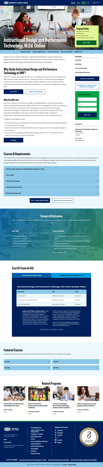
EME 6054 (7, 361)
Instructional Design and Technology (58, 460)
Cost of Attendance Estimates (69, 322)
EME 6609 (55, 361)
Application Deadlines (13, 193)
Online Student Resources (82, 72)
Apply (83, 3)
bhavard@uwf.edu (80, 140)
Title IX (33, 439)
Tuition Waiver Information (72, 312)
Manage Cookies (35, 453)
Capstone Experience (13, 181)
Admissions (78, 64)
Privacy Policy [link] (57, 464)
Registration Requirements (63, 200)
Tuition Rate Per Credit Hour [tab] (31, 275)
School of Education (87, 78)
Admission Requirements (14, 187)
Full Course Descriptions (39, 200)
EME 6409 (55, 367)
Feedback (33, 451)
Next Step (87, 115)
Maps (5, 439)
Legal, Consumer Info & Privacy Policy (37, 430)
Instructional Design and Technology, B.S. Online (33, 460)
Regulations (34, 434)
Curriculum (78, 60)
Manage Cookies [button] (72, 464)
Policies (41, 434)
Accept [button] (65, 464)
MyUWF (73, 3)
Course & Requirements (39, 51)
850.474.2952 (78, 138)
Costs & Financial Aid (66, 51)
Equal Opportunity (36, 436)
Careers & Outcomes (53, 51)
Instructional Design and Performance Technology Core (25, 169)
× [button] (101, 463)
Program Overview (25, 51)
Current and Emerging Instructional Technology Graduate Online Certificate (61, 405)
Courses (13, 140)
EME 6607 (7, 367)
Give (78, 3)
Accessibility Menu (36, 427)
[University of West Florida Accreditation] (89, 437)
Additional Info (79, 51)
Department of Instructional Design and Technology (87, 86)
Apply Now (86, 42)
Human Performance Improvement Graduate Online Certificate (38, 405)
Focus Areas (10, 175)
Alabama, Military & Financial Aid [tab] (71, 275)
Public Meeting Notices (37, 446)
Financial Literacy (60, 324)
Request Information (36, 91)
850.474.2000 (7, 442)
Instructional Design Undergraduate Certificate (83, 460)
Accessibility (34, 448)
